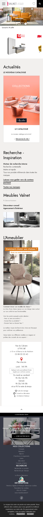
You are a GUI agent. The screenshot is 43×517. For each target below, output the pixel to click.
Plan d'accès (21, 362)
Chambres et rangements (21, 456)
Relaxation (21, 451)
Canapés (21, 449)
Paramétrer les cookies (21, 488)
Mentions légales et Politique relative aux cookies (21, 485)
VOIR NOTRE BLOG (23, 436)
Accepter (30, 514)
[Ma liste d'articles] (34, 3)
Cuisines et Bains (21, 463)
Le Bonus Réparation (21, 475)
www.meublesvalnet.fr (21, 493)
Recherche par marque (21, 470)
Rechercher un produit (21, 468)
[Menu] (3, 3)
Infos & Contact (21, 490)
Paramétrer (20, 514)
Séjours (21, 454)
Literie (21, 458)
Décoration (21, 461)
